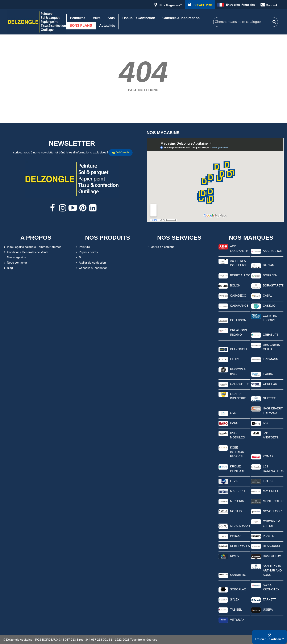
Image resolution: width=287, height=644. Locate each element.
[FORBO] (256, 374)
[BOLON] (223, 285)
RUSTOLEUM (272, 556)
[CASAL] (256, 295)
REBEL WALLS (240, 546)
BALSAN (268, 265)
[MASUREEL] (256, 491)
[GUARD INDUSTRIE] (223, 394)
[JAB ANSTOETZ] (256, 433)
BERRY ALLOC (240, 275)
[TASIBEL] (223, 609)
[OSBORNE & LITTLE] (256, 521)
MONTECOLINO (273, 501)
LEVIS (234, 481)
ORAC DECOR (240, 525)
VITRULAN (237, 619)
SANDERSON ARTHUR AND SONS (272, 570)
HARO (234, 423)
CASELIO (269, 305)
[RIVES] (223, 556)
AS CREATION (272, 250)
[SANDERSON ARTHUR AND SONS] (256, 566)
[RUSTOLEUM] (256, 556)
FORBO (268, 373)
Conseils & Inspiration (93, 267)
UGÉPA (268, 609)
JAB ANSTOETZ (271, 435)
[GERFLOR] (256, 384)
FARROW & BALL (238, 371)
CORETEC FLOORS (270, 318)
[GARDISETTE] (223, 384)
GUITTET (269, 398)
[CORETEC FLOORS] (256, 316)
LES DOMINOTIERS (273, 468)
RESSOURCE (272, 546)
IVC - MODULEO (237, 435)
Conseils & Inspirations (181, 18)
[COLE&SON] (223, 320)
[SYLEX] (223, 599)
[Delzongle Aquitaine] (36, 22)
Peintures (77, 18)
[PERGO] (223, 536)
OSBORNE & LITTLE (271, 523)
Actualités (107, 25)
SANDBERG (238, 575)
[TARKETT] (256, 599)
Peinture (84, 246)
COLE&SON (238, 320)
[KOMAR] (256, 456)
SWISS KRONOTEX (271, 587)
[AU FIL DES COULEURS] (223, 261)
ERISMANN (270, 359)
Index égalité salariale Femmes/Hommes (34, 246)
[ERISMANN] (256, 359)
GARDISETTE (239, 383)
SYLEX (234, 599)
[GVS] (223, 413)
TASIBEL (236, 609)
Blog (10, 267)
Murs (96, 18)
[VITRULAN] (223, 620)
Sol (81, 257)
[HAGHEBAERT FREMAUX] (256, 408)
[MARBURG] (223, 491)
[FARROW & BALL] (223, 369)
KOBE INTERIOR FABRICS (237, 452)
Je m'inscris (122, 152)
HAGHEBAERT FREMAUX (273, 410)
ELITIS (234, 359)
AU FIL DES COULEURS (238, 263)
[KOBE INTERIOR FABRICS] (223, 447)
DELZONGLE (239, 349)
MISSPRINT (238, 501)
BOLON (235, 285)
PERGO (235, 535)
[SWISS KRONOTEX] (256, 585)
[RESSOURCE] (256, 546)
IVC (265, 423)
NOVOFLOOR (272, 511)
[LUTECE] (256, 481)
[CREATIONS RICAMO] (223, 330)
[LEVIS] (223, 481)
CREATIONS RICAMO (238, 332)
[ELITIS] (223, 359)
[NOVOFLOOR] (256, 511)
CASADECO (238, 295)
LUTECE (268, 481)
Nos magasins (16, 257)
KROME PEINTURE (237, 468)
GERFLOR (270, 383)
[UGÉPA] (256, 609)
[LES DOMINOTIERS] (256, 466)
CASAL (267, 295)
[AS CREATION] (256, 251)
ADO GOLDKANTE (239, 248)
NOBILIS (236, 511)
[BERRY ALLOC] (223, 275)
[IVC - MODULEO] (223, 433)
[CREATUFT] (256, 335)
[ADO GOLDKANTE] (223, 246)
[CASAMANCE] (223, 305)
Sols (111, 18)
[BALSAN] (256, 265)
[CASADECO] (223, 295)
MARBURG (237, 491)
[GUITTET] (256, 398)
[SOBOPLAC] (223, 589)
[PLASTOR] (256, 536)
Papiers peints (88, 252)
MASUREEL (271, 491)
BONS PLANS (81, 25)
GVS (233, 412)
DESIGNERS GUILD (271, 347)
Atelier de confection (92, 262)
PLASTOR (269, 535)
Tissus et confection (138, 18)
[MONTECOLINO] (256, 501)
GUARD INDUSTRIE (238, 396)
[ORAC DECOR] (223, 526)
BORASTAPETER (273, 285)
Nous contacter (17, 262)
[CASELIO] (256, 305)
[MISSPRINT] (223, 501)
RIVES (234, 556)
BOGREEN (270, 275)
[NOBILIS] (223, 511)
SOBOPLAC (238, 589)
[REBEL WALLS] (223, 546)
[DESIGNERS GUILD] (256, 345)
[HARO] (223, 423)
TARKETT (269, 599)
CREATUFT (270, 334)
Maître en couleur (162, 246)
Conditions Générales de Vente (27, 252)
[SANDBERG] (223, 575)
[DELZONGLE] (223, 349)
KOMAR (268, 456)
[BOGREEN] (256, 275)
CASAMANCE (239, 305)
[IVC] (256, 423)
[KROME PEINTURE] (223, 466)
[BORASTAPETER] (256, 285)
